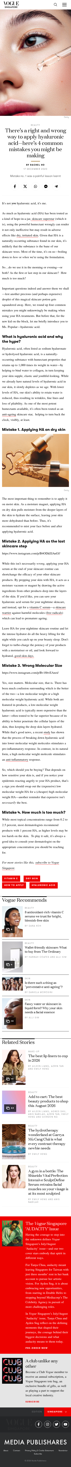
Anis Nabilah (36, 1114)
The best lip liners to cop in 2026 (48, 1058)
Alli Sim (61, 957)
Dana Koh (35, 926)
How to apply (14, 885)
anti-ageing (9, 414)
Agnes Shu (58, 1111)
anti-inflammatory (17, 759)
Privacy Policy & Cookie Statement (39, 1450)
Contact (16, 1450)
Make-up (33, 1051)
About (5, 1450)
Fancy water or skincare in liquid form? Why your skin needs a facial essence (43, 1007)
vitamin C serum (39, 607)
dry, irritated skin (27, 235)
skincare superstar (42, 219)
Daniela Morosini (41, 992)
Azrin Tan (57, 1066)
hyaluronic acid (43, 885)
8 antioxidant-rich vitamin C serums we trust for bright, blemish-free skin (44, 916)
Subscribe (33, 1402)
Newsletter (63, 1450)
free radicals (54, 613)
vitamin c (11, 878)
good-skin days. (24, 656)
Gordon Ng (50, 1117)
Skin (28, 978)
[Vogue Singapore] (11, 4)
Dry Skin (32, 878)
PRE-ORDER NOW (37, 1348)
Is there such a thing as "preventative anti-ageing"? (44, 984)
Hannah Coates (39, 957)
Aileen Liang (40, 1066)
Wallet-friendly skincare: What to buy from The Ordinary (46, 949)
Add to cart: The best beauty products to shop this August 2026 (48, 1101)
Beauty (35, 125)
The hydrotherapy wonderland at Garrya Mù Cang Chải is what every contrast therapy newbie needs (46, 1138)
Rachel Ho (37, 165)
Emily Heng (41, 1069)
